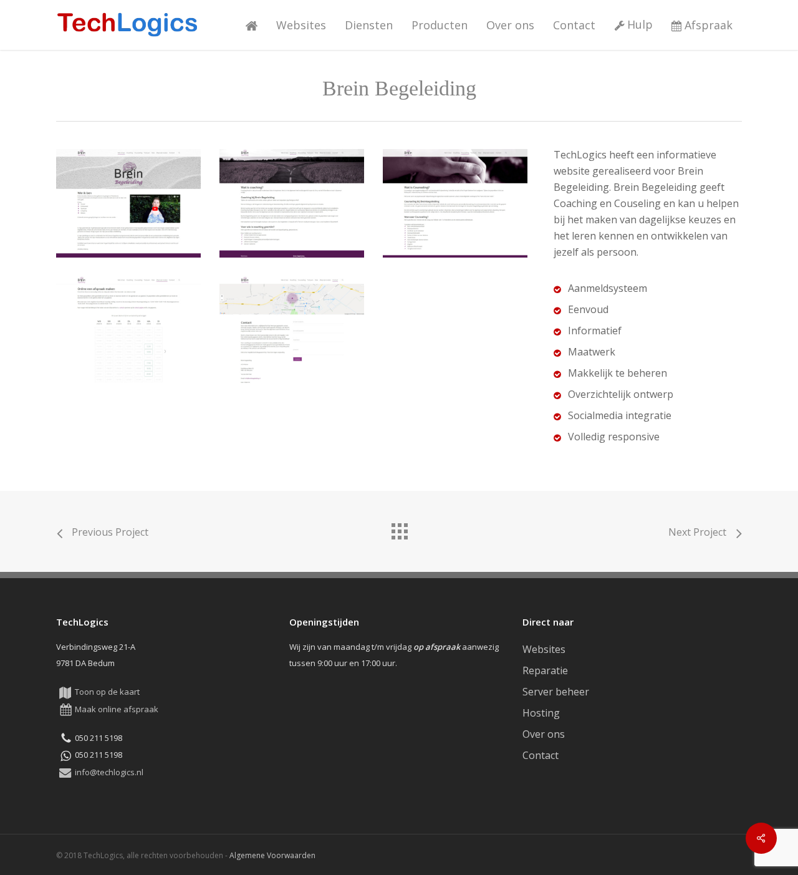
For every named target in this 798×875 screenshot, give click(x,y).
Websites (543, 649)
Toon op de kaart (107, 691)
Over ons (543, 734)
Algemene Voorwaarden (272, 855)
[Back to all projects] (399, 528)
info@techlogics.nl (109, 772)
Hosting (541, 713)
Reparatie (545, 670)
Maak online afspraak (116, 709)
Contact (540, 755)
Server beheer (555, 692)
